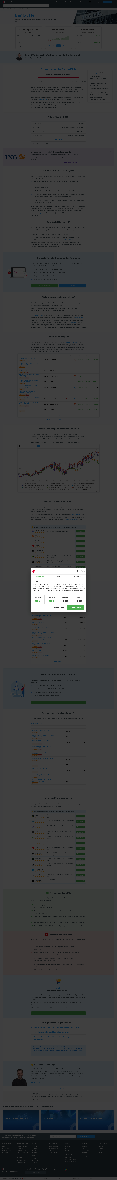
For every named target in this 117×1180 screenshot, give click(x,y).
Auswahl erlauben (58, 607)
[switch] (51, 601)
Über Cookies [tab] (77, 576)
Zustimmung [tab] (40, 576)
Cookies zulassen (76, 607)
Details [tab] (58, 576)
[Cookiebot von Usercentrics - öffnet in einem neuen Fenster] (78, 571)
